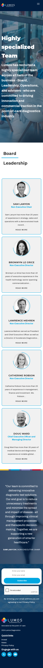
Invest (4, 640)
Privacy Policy (28, 602)
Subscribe (22, 581)
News (3, 643)
